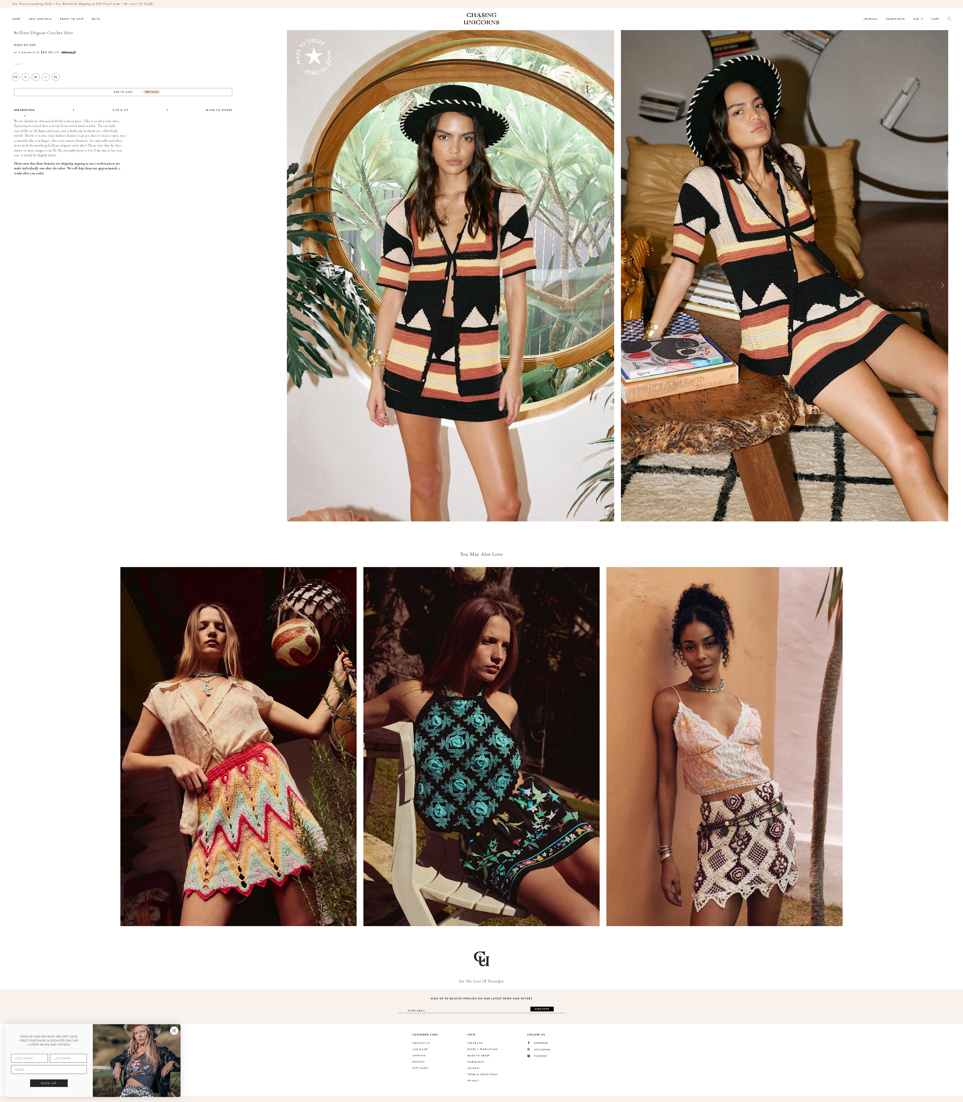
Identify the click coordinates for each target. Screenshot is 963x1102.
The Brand (475, 1043)
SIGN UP (49, 1083)
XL (55, 77)
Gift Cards (421, 1068)
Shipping (419, 1055)
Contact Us (421, 1043)
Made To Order (219, 110)
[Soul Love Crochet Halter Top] (481, 746)
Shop (16, 19)
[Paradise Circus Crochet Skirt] (238, 746)
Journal (871, 19)
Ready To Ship (72, 19)
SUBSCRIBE (542, 1008)
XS (16, 77)
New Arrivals (40, 19)
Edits (96, 19)
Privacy (473, 1080)
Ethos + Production (482, 1049)
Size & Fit (120, 110)
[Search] (949, 19)
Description (24, 110)
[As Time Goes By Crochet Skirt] (724, 746)
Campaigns (895, 19)
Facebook (541, 1043)
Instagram (542, 1050)
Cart (935, 19)
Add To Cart (136, 92)
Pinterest (541, 1056)
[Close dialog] (174, 1030)
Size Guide (420, 1049)
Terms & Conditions (482, 1074)
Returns (419, 1062)
